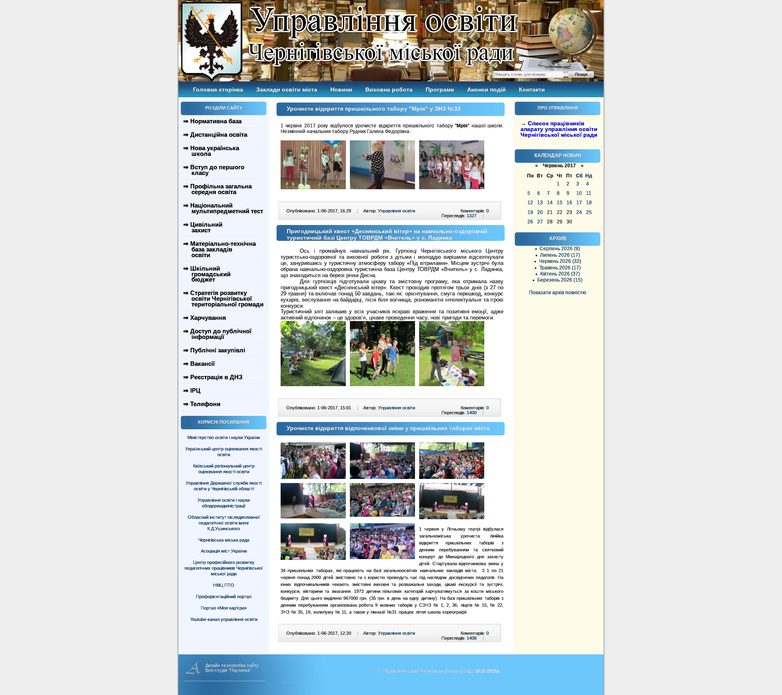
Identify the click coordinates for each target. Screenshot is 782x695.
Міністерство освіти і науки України (223, 437)
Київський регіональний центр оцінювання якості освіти (224, 468)
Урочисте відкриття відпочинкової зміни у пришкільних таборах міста (388, 428)
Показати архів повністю (557, 292)
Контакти (532, 89)
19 (530, 212)
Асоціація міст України (224, 551)
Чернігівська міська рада (223, 540)
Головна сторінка (218, 89)
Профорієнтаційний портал (223, 596)
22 (559, 212)
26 (530, 222)
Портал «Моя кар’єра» (224, 607)
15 (559, 202)
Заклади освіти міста (286, 89)
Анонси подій (486, 89)
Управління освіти (396, 210)
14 (550, 202)
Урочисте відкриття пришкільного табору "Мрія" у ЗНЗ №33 (374, 108)
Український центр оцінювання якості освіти (223, 451)
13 (540, 202)
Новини (341, 89)
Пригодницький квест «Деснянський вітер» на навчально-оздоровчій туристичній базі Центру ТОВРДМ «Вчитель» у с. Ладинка (387, 234)
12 (530, 202)
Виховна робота (389, 89)
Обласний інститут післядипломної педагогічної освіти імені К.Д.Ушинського (224, 523)
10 (579, 193)
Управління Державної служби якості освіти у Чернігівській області (223, 486)
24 (579, 212)
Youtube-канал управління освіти (223, 619)
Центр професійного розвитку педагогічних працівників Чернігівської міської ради (224, 568)
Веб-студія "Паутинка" (228, 670)
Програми (440, 89)
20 (540, 212)
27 (540, 222)
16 (569, 202)
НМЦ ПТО (223, 585)
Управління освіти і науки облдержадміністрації (224, 503)
